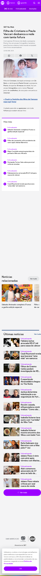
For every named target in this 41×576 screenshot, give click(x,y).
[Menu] (39, 3)
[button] (17, 298)
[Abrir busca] (34, 3)
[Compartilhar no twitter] (32, 55)
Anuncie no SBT (20, 545)
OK (20, 569)
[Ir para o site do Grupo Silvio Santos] (17, 539)
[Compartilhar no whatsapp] (9, 55)
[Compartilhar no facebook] (20, 55)
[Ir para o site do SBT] (32, 539)
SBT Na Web (8, 27)
